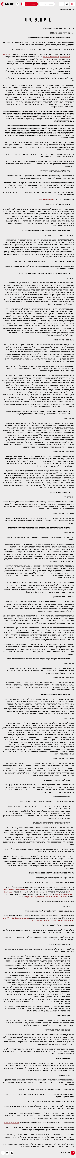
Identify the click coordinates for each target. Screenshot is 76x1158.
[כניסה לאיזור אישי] (61, 4)
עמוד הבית (71, 9)
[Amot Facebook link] (3, 1153)
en (17, 4)
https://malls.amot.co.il (51, 57)
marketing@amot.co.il (46, 199)
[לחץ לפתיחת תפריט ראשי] (72, 4)
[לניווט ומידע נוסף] (73, 1153)
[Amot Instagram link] (7, 1153)
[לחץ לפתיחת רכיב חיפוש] (67, 4)
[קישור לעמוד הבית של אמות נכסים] (7, 4)
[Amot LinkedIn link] (11, 1153)
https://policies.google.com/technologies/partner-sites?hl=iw (46, 897)
